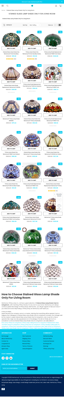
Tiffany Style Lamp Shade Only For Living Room (15, 328)
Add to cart (11, 48)
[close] (62, 2)
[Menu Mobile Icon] (3, 6)
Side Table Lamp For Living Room (50, 326)
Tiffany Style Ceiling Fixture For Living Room (34, 322)
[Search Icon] (9, 5)
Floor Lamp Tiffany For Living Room (12, 322)
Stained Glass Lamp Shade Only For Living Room (20, 10)
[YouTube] (10, 358)
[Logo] (32, 6)
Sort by (25, 25)
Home (3, 10)
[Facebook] (3, 358)
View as (50, 25)
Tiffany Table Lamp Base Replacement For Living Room (45, 328)
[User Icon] (56, 6)
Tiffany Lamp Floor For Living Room (30, 324)
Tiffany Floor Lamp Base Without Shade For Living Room (25, 326)
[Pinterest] (7, 358)
